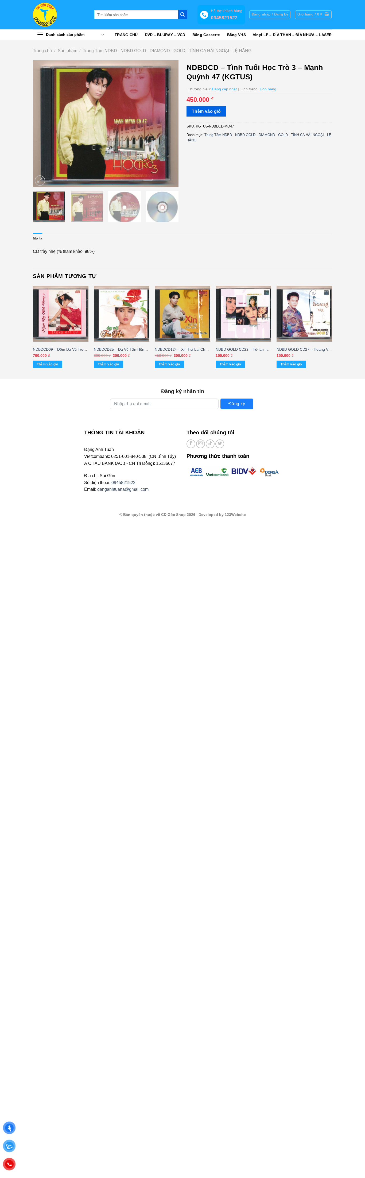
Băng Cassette (206, 35)
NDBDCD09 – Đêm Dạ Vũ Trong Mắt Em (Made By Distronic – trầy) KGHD (60, 349)
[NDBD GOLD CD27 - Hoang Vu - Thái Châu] (304, 314)
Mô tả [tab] (37, 238)
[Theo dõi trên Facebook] (191, 443)
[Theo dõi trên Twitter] (219, 443)
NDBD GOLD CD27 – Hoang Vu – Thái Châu (303, 349)
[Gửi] (182, 14)
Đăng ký (236, 403)
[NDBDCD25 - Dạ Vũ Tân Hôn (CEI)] (121, 314)
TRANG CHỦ (126, 35)
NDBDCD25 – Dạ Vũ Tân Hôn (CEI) (119, 349)
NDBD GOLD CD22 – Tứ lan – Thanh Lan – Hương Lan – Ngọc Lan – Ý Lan (243, 349)
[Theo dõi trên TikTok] (210, 443)
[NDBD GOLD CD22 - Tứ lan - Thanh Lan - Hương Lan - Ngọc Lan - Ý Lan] (243, 314)
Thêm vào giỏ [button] (47, 364)
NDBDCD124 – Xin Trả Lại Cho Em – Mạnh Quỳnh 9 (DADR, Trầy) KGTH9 (181, 349)
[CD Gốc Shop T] (59, 14)
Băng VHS (236, 35)
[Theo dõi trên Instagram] (200, 443)
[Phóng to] (40, 180)
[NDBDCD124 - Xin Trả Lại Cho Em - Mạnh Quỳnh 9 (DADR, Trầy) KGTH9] (182, 314)
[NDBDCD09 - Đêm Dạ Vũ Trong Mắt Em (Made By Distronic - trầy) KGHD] (60, 314)
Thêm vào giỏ (206, 111)
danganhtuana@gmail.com (123, 489)
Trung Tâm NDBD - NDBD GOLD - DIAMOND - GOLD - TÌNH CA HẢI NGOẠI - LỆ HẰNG (167, 50)
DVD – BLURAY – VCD (165, 35)
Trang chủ (42, 50)
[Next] (169, 123)
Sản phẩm (67, 50)
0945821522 (123, 482)
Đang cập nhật (224, 89)
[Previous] (42, 123)
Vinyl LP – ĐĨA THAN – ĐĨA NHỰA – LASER (292, 35)
